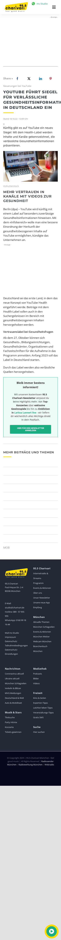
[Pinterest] (50, 78)
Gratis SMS (38, 717)
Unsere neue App (41, 602)
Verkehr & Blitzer (13, 688)
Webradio (49, 764)
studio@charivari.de (14, 607)
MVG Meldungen (13, 693)
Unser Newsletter (41, 597)
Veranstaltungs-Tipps (43, 712)
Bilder (36, 678)
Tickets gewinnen (13, 732)
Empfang (37, 607)
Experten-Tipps (40, 702)
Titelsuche (10, 717)
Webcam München (42, 641)
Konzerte (9, 727)
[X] (28, 78)
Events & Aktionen (42, 587)
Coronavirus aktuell (14, 673)
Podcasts (37, 673)
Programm (38, 583)
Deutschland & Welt (14, 697)
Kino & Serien (39, 697)
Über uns (37, 592)
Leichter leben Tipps (43, 707)
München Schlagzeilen (44, 626)
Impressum (10, 637)
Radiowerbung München (30, 764)
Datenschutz (11, 641)
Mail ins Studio (12, 632)
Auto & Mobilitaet (13, 702)
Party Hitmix (11, 722)
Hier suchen (39, 732)
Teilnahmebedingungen (16, 645)
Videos (36, 683)
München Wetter (41, 636)
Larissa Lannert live (25, 412)
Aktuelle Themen (41, 622)
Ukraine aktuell (12, 678)
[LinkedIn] (40, 78)
